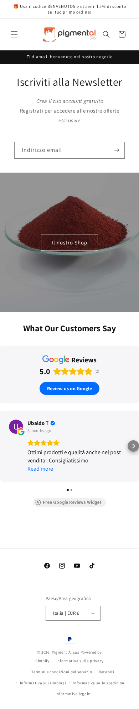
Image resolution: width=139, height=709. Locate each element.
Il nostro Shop (69, 242)
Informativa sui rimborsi (43, 682)
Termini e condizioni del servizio (61, 671)
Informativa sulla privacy (80, 660)
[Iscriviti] (116, 150)
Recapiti (106, 671)
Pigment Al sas (65, 652)
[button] (14, 34)
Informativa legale (73, 693)
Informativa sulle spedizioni (99, 682)
